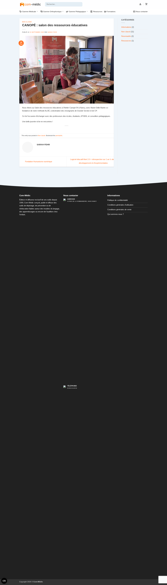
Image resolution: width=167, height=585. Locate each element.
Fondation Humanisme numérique (38, 161)
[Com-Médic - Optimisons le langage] (30, 4)
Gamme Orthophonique (51, 11)
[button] (140, 4)
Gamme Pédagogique (76, 11)
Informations (126, 27)
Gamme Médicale (27, 11)
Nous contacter (140, 11)
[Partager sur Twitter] (67, 129)
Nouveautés (126, 36)
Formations (110, 11)
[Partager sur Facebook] (64, 129)
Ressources (96, 11)
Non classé (27, 22)
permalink (59, 135)
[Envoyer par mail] (69, 129)
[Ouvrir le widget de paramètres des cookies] (4, 581)
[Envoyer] (80, 4)
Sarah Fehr (52, 32)
